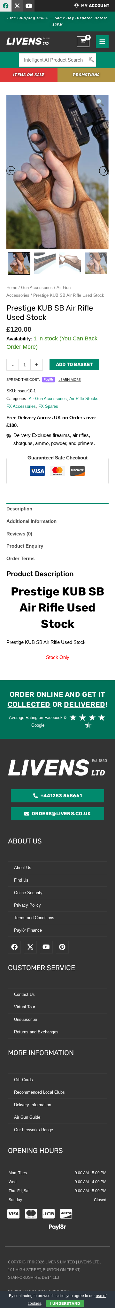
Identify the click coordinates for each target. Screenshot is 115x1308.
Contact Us (24, 994)
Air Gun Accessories (48, 398)
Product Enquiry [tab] (24, 546)
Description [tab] (19, 508)
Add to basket (74, 364)
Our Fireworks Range (33, 1129)
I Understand (65, 1303)
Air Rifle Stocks (83, 398)
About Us (22, 867)
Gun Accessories (37, 287)
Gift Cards (23, 1079)
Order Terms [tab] (20, 558)
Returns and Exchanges (36, 1032)
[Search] (92, 60)
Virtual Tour (24, 1007)
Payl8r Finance (28, 930)
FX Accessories (21, 406)
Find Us (21, 880)
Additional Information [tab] (31, 521)
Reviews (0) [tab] (19, 533)
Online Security (28, 892)
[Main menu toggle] (102, 41)
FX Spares (48, 406)
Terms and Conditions (34, 917)
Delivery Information (32, 1104)
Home (11, 287)
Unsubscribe (25, 1019)
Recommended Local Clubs (39, 1092)
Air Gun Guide (27, 1117)
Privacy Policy (27, 905)
